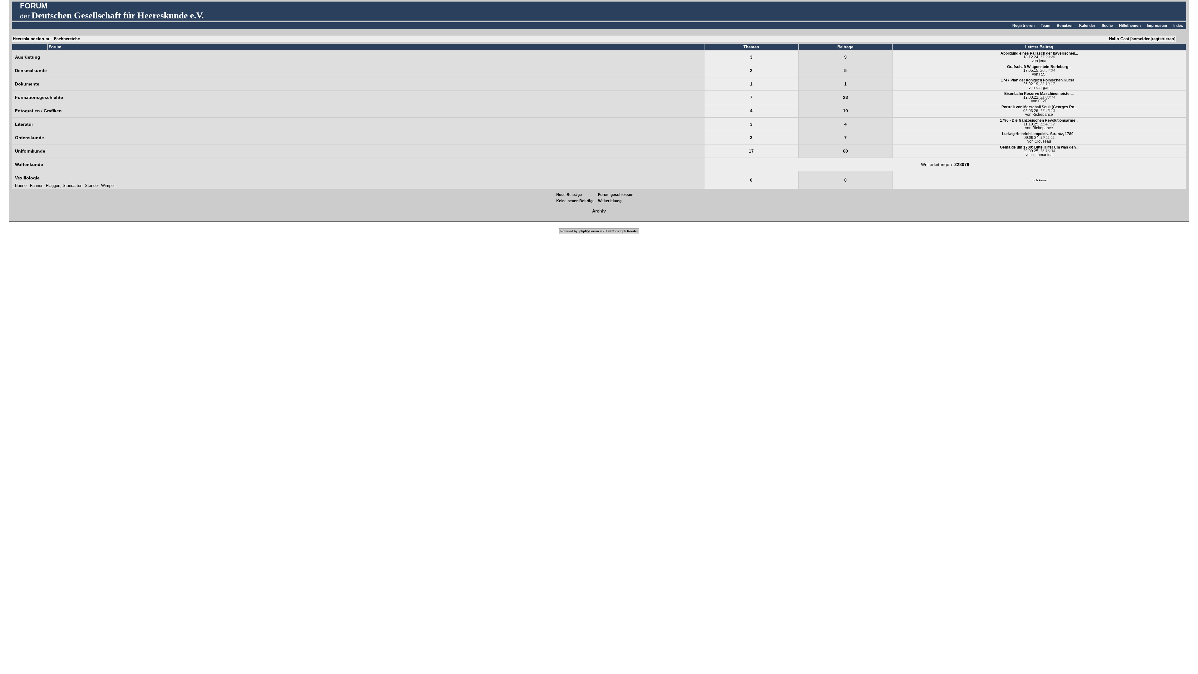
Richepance (1042, 114)
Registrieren (1023, 25)
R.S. (1042, 74)
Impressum (1157, 25)
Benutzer (1065, 25)
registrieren (1163, 39)
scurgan (1042, 88)
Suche (1107, 25)
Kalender (1087, 25)
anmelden (1141, 39)
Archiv (599, 210)
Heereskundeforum (31, 39)
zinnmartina (1043, 155)
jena (1042, 61)
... (1039, 53)
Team (1045, 25)
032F (1042, 101)
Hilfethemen (1130, 25)
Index (1178, 25)
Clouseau (1043, 141)
